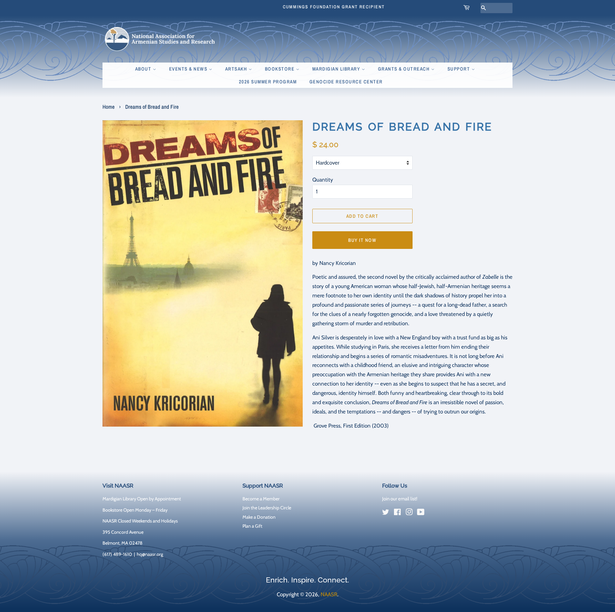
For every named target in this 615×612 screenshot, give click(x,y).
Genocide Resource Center (346, 81)
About (144, 68)
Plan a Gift (252, 526)
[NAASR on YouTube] (420, 513)
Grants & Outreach (404, 68)
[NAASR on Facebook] (397, 513)
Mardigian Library (337, 68)
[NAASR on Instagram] (409, 513)
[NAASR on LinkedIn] (432, 513)
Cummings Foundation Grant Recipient (334, 7)
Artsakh (237, 68)
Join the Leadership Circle (266, 508)
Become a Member (261, 499)
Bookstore (280, 68)
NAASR (329, 594)
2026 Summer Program (268, 81)
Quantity (322, 179)
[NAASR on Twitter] (385, 513)
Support (459, 68)
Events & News (189, 68)
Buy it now (362, 240)
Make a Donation (258, 517)
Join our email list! (399, 499)
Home (108, 106)
